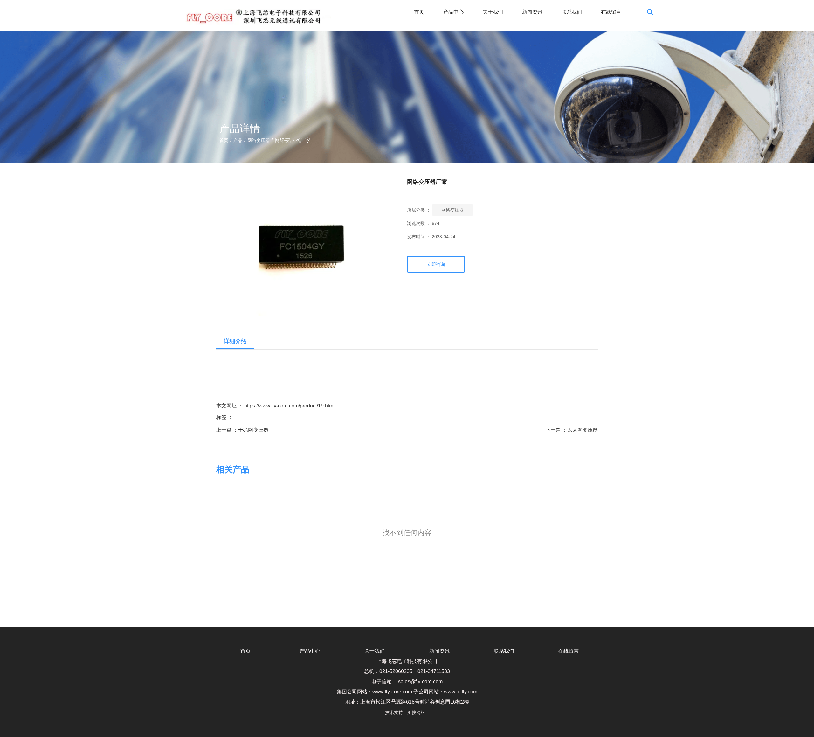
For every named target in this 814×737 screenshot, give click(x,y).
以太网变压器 (582, 430)
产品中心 (453, 12)
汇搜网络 (418, 712)
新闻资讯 (532, 12)
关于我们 (493, 12)
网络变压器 (258, 140)
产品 (237, 140)
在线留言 (611, 12)
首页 (419, 12)
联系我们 (572, 12)
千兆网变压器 (253, 430)
